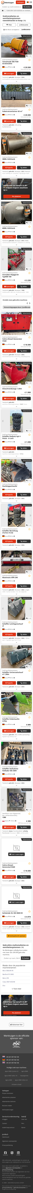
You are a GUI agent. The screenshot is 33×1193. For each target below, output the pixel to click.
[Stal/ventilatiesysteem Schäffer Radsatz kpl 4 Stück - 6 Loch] (16, 420)
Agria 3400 (8, 1080)
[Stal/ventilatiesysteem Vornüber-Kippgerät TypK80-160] (16, 259)
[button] (31, 2)
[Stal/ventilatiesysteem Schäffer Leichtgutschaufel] (16, 608)
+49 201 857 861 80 (12, 1057)
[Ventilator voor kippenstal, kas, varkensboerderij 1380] (16, 799)
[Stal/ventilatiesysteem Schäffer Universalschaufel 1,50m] (16, 656)
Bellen (25, 73)
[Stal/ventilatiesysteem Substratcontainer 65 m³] (16, 95)
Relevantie (24, 25)
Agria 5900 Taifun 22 (21, 1080)
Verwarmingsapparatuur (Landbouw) (17, 307)
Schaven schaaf (16, 1084)
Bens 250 (6, 978)
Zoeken (28, 7)
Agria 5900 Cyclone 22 (11, 1071)
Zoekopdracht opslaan (17, 936)
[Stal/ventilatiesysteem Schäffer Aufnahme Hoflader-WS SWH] (16, 753)
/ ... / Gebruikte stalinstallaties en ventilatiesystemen (17, 10)
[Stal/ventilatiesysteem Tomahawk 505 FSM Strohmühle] (16, 46)
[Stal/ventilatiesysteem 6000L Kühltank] (16, 212)
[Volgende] (30, 46)
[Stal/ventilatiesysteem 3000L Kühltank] (16, 143)
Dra (4, 986)
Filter (10, 25)
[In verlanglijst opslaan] (29, 60)
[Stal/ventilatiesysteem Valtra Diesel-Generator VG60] (16, 323)
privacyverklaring (7, 1187)
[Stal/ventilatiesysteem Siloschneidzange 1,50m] (16, 373)
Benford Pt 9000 (8, 974)
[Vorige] (2, 46)
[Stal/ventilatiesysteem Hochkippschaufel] (16, 470)
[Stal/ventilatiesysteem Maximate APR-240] (16, 562)
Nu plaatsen (16, 196)
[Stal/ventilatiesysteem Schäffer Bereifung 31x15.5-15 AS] (16, 515)
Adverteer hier (17, 1025)
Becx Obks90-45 (8, 971)
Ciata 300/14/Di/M (9, 982)
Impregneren (24, 1076)
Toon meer (17, 989)
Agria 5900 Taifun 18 (11, 1076)
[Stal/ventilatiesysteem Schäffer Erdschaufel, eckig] (16, 703)
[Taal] (28, 2)
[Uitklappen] (16, 81)
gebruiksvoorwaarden (20, 1187)
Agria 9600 (24, 1071)
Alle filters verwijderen (12, 29)
